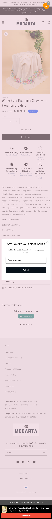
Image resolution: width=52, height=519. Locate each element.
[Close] (47, 242)
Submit (26, 270)
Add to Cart (26, 516)
